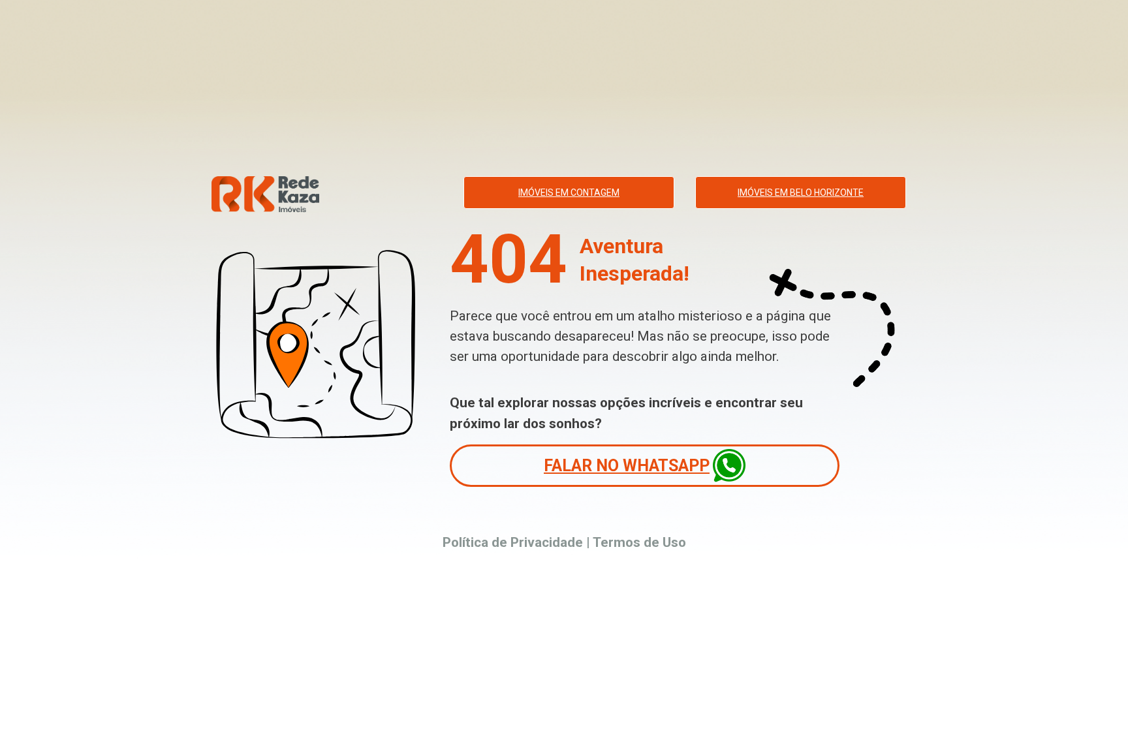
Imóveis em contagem (568, 192)
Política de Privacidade (513, 542)
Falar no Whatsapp (627, 465)
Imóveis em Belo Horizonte (801, 192)
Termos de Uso (639, 542)
